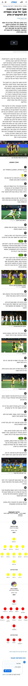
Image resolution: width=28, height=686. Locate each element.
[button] (21, 2)
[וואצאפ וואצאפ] (5, 2)
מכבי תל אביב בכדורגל (21, 651)
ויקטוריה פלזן (13, 651)
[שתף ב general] (2, 2)
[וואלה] (14, 2)
